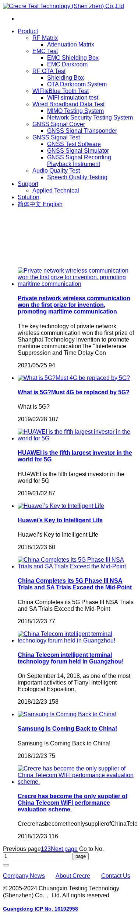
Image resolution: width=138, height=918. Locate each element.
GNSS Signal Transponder (82, 131)
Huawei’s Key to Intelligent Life (60, 520)
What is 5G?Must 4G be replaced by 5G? (74, 392)
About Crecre (73, 876)
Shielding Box (65, 78)
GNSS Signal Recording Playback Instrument (79, 160)
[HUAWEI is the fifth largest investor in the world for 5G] (76, 438)
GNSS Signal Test (56, 137)
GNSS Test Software (74, 144)
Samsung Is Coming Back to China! (67, 728)
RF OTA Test (49, 71)
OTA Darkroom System (77, 84)
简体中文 (30, 204)
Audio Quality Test (56, 170)
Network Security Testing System (90, 117)
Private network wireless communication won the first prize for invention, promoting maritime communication (74, 305)
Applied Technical (55, 190)
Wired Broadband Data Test (68, 104)
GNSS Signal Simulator (78, 151)
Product (28, 31)
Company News (24, 876)
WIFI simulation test (72, 97)
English (53, 204)
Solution (28, 197)
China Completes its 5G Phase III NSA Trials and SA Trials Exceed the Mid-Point (75, 584)
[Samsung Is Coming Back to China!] (67, 714)
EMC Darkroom (67, 64)
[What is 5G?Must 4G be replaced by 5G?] (74, 378)
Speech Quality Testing (77, 177)
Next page (64, 849)
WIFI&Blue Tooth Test (60, 91)
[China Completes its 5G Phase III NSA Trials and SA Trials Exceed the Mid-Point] (76, 566)
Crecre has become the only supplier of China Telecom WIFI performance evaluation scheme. (72, 803)
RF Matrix (45, 38)
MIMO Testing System (75, 111)
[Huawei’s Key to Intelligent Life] (61, 506)
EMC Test (45, 51)
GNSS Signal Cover (58, 124)
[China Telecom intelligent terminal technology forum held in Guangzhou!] (76, 640)
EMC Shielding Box (73, 58)
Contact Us (115, 876)
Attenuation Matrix (70, 44)
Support (28, 184)
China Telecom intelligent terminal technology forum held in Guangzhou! (71, 658)
